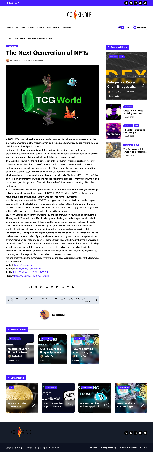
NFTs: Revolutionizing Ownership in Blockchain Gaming (134, 132)
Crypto (40, 27)
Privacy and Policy (108, 447)
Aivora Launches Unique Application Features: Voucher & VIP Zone (52, 354)
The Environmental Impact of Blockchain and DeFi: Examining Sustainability (134, 153)
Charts (31, 27)
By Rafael (14, 60)
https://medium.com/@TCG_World (31, 275)
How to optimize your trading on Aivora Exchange (82, 352)
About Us (143, 447)
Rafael (60, 314)
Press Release (53, 27)
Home (10, 27)
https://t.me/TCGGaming (28, 268)
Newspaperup (39, 447)
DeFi (121, 57)
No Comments (38, 60)
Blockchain (20, 27)
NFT (136, 126)
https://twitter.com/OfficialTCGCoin (31, 272)
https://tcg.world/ (23, 264)
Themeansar (53, 447)
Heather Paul (17, 356)
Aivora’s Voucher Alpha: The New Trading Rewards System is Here (18, 354)
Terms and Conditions (128, 447)
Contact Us (66, 27)
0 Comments (114, 96)
